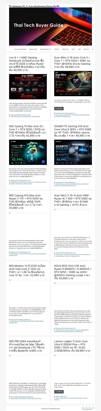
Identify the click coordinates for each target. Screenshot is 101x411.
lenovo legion (63, 398)
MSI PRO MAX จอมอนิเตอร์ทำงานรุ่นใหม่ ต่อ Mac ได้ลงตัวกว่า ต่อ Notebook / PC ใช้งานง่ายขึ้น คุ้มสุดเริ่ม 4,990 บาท (27, 346)
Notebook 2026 (36, 116)
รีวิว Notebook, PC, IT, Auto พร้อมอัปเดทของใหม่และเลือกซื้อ (34, 6)
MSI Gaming (12, 183)
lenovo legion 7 (71, 398)
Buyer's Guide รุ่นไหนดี (16, 114)
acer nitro (61, 114)
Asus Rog (77, 329)
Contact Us (86, 49)
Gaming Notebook (26, 116)
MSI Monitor (24, 398)
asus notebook (71, 329)
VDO (79, 49)
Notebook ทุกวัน (33, 49)
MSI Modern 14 (31, 321)
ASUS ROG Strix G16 (59, 331)
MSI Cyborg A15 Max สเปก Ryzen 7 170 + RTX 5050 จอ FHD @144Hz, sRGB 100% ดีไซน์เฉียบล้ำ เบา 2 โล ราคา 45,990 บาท (26, 201)
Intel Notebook (58, 116)
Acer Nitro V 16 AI (76, 254)
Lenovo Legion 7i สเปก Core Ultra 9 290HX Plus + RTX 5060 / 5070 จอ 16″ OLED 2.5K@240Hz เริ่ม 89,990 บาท (72, 346)
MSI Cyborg (24, 182)
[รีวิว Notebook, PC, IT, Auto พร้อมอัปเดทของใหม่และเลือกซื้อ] (50, 26)
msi (20, 182)
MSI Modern (24, 321)
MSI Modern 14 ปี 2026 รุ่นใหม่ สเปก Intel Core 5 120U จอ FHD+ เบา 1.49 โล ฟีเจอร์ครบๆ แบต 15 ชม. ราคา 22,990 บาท (27, 270)
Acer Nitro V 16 (67, 114)
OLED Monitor (38, 398)
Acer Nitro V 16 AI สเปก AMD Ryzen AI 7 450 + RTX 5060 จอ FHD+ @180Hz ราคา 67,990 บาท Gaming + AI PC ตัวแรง (73, 200)
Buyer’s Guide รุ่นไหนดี (20, 49)
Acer (57, 114)
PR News (56, 49)
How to (73, 49)
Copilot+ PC (68, 256)
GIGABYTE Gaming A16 (76, 184)
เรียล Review (65, 49)
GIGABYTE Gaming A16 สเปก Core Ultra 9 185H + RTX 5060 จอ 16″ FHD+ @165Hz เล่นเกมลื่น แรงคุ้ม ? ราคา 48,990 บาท (72, 131)
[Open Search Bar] (93, 49)
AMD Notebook (18, 116)
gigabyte (68, 184)
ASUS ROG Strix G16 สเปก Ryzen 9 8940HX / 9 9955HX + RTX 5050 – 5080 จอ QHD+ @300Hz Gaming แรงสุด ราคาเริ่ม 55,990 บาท (73, 272)
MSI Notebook (19, 183)
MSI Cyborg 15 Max (41, 182)
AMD (12, 116)
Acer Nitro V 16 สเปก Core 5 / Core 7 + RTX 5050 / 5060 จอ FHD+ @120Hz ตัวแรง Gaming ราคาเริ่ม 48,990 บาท (72, 62)
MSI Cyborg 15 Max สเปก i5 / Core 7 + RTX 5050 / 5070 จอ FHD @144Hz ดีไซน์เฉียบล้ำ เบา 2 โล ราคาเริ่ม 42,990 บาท (27, 131)
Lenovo (58, 398)
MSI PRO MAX (30, 398)
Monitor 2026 (14, 398)
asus (65, 329)
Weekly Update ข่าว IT (46, 49)
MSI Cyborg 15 (31, 182)
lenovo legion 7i (79, 398)
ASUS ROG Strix (85, 329)
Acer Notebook (76, 114)
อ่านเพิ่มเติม (60, 109)
